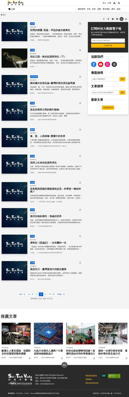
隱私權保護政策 (91, 375)
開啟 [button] (64, 365)
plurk (112, 19)
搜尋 (122, 79)
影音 (94, 9)
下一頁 (52, 294)
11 (37, 294)
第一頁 (22, 294)
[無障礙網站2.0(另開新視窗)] (114, 376)
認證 (118, 9)
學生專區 (106, 9)
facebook (104, 19)
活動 (99, 9)
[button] (119, 3)
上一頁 (31, 294)
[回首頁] (15, 3)
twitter (108, 19)
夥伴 (113, 9)
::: (101, 3)
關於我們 (81, 9)
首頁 (4, 15)
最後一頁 (61, 294)
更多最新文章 (108, 107)
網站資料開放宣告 (92, 383)
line (116, 19)
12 (41, 294)
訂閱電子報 (108, 45)
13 (45, 294)
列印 (126, 19)
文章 (89, 9)
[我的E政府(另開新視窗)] (104, 376)
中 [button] (121, 19)
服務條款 (89, 379)
